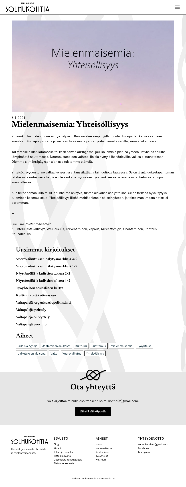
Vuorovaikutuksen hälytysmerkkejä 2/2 (47, 259)
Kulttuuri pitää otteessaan (36, 295)
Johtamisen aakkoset (56, 346)
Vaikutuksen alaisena (32, 353)
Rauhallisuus (21, 234)
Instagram (144, 452)
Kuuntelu (18, 229)
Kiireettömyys (111, 229)
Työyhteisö (144, 346)
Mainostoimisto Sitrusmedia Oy (98, 478)
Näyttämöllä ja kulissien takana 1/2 (43, 281)
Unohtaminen (133, 229)
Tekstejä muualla (63, 452)
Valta (53, 353)
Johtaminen (102, 452)
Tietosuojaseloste (64, 463)
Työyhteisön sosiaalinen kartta (39, 288)
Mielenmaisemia (121, 346)
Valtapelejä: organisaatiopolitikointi (43, 302)
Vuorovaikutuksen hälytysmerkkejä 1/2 (47, 266)
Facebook (143, 448)
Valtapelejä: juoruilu (31, 324)
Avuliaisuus (55, 229)
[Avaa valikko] (177, 7)
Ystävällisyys (35, 229)
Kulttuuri (81, 346)
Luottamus (99, 346)
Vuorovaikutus (71, 353)
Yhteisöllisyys (95, 353)
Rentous (151, 229)
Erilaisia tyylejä (27, 346)
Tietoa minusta (62, 455)
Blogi (56, 444)
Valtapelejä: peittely (31, 310)
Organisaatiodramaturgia (68, 459)
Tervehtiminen (76, 229)
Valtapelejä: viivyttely (33, 317)
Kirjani (57, 448)
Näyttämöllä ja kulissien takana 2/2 (43, 273)
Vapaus (94, 229)
